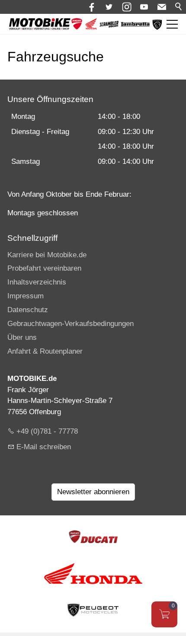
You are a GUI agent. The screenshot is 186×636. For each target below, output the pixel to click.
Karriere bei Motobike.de (47, 255)
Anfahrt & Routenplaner (45, 351)
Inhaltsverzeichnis (36, 282)
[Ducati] (76, 27)
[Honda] (91, 27)
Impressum (25, 296)
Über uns (22, 337)
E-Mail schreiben (43, 447)
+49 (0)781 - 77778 (47, 431)
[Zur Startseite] (39, 24)
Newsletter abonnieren (93, 492)
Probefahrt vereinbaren (44, 268)
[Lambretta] (135, 24)
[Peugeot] (157, 28)
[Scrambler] (109, 25)
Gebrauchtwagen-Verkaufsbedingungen (70, 324)
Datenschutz (27, 310)
